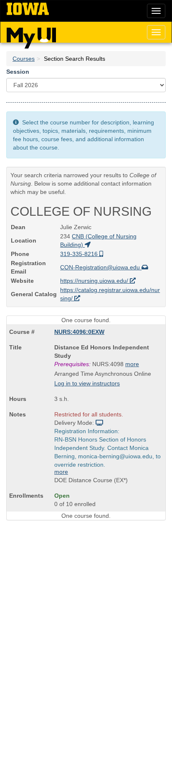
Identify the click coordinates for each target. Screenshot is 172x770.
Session (17, 71)
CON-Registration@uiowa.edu (101, 267)
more (132, 364)
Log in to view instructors (87, 383)
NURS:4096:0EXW (79, 331)
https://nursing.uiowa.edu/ (95, 280)
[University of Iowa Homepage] (27, 9)
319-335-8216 (79, 254)
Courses (24, 58)
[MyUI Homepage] (31, 35)
